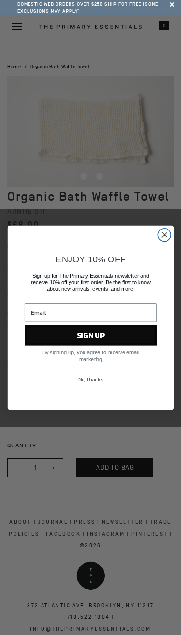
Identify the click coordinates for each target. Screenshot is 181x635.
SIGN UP (90, 335)
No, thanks (90, 379)
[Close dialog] (164, 234)
